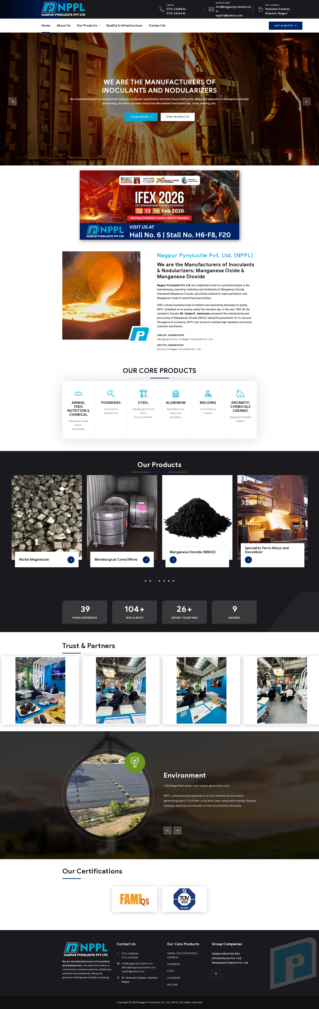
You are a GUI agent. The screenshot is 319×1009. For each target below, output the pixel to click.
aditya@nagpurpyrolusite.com (138, 967)
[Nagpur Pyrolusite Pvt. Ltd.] (55, 9)
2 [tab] (150, 581)
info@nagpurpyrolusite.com (137, 963)
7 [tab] (173, 581)
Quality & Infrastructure (124, 25)
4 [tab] (159, 581)
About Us (63, 25)
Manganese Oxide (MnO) (265, 557)
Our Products (87, 25)
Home (46, 25)
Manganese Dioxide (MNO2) (117, 552)
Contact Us (157, 25)
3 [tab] (155, 581)
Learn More (139, 116)
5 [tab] (164, 581)
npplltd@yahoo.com (133, 971)
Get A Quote (284, 25)
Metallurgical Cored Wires (40, 559)
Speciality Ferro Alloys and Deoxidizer (191, 550)
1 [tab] (145, 581)
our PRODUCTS (177, 116)
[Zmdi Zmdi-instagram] (216, 974)
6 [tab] (168, 581)
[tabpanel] (46, 523)
